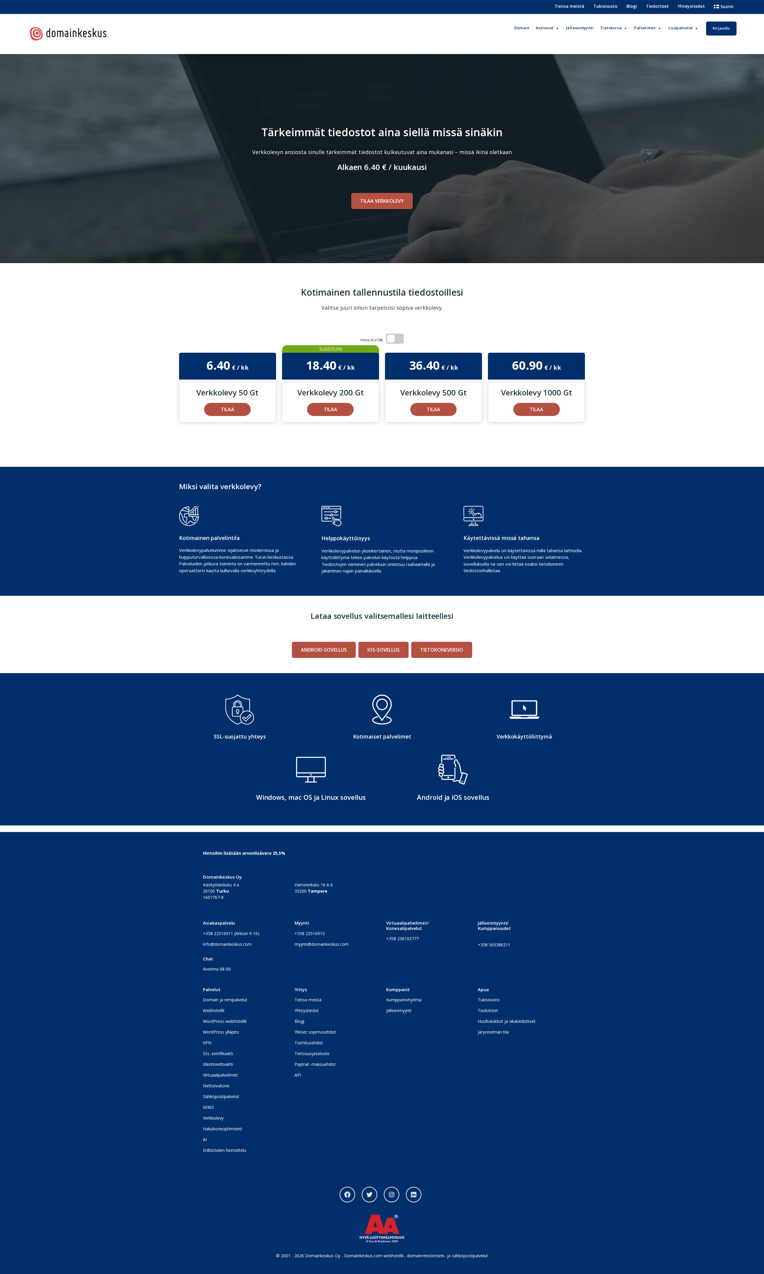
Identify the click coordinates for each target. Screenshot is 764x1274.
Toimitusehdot (309, 1043)
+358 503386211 (494, 945)
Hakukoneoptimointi (222, 1129)
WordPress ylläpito (221, 1032)
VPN (207, 1043)
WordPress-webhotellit (225, 1021)
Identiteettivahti (218, 1064)
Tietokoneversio (441, 650)
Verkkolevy (213, 1118)
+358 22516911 (218, 933)
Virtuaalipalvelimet (220, 1075)
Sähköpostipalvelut (221, 1096)
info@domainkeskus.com (227, 944)
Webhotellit (214, 1010)
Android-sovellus (324, 650)
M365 (208, 1107)
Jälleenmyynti (399, 1010)
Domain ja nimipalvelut (225, 1000)
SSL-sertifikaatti (218, 1053)
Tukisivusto (605, 6)
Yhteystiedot (691, 6)
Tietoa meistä (569, 6)
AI (205, 1139)
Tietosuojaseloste (312, 1053)
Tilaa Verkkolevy (382, 201)
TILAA (227, 409)
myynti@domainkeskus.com (322, 944)
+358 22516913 (310, 933)
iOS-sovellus (383, 650)
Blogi (631, 6)
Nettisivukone (216, 1086)
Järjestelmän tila (493, 1032)
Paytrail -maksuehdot (315, 1064)
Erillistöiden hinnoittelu (224, 1150)
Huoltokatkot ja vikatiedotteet (507, 1021)
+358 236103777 (402, 938)
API (298, 1075)
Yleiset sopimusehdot (315, 1032)
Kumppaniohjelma (403, 1000)
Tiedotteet (657, 6)
